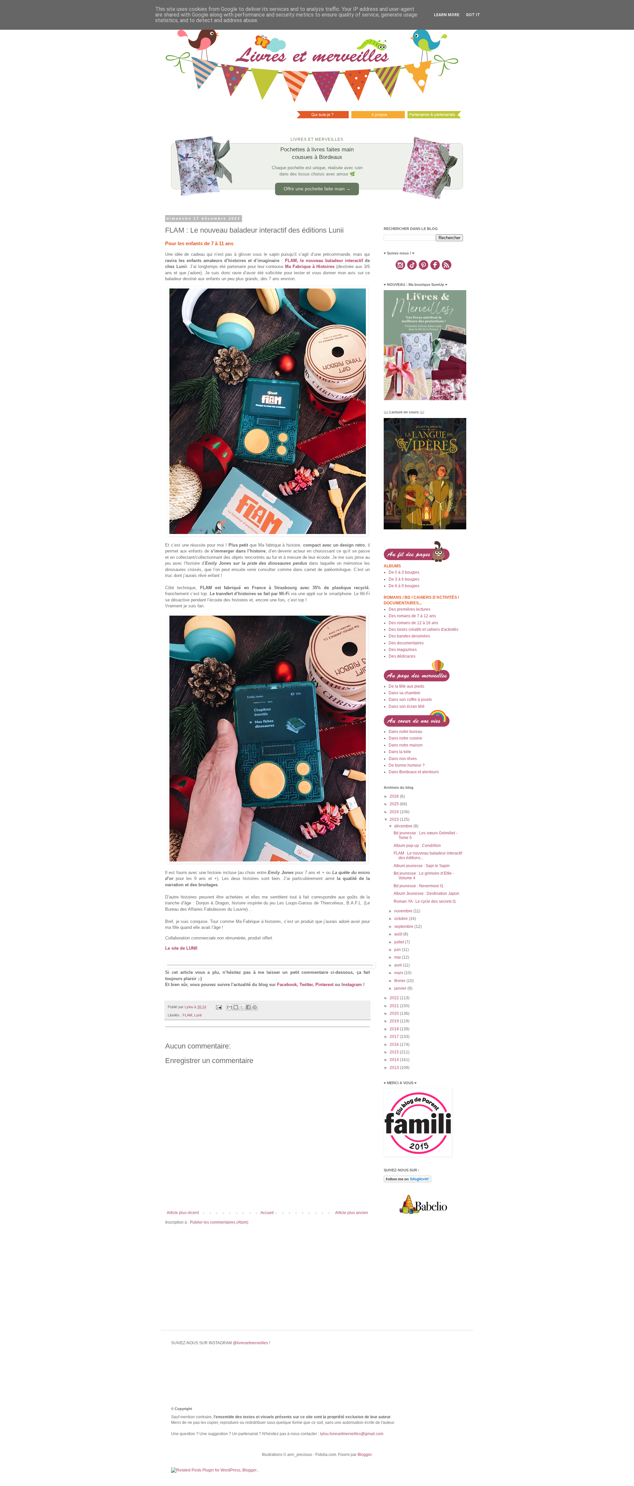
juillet (399, 942)
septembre (404, 926)
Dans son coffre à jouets (410, 699)
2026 (395, 796)
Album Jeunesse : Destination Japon (426, 893)
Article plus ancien (351, 1212)
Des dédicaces (402, 656)
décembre (403, 826)
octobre (401, 918)
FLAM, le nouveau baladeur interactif (324, 260)
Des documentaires (406, 643)
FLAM (187, 1015)
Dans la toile (400, 751)
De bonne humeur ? (407, 765)
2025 (395, 804)
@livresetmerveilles (250, 1343)
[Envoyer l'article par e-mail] (218, 1007)
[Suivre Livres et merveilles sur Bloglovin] (407, 1181)
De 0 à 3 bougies (404, 572)
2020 (395, 1013)
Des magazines (403, 649)
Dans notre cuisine (405, 738)
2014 (395, 1059)
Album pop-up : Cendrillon (417, 845)
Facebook (287, 984)
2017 (395, 1036)
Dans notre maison (406, 745)
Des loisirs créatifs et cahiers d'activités (423, 629)
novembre (403, 911)
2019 (395, 1021)
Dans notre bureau (405, 731)
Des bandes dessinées (409, 636)
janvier (400, 988)
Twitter (306, 984)
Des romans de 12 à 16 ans (413, 623)
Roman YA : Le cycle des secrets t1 (425, 901)
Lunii (197, 1015)
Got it (473, 15)
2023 (395, 819)
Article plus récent (183, 1212)
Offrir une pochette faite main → (317, 188)
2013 (395, 1067)
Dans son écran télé (407, 706)
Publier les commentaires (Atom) (219, 1222)
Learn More (446, 15)
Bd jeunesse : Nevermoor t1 (418, 886)
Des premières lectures (409, 609)
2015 (395, 1052)
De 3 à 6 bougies (404, 579)
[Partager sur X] (242, 1007)
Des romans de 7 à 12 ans (412, 616)
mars (399, 973)
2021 (395, 1006)
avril (398, 965)
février (400, 980)
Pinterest (324, 984)
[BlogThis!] (235, 1007)
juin (398, 949)
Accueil (267, 1212)
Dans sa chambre (404, 693)
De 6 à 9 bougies (404, 586)
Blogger (364, 1454)
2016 (395, 1044)
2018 (395, 1029)
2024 (395, 812)
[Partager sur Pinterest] (254, 1007)
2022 (395, 998)
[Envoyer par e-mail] (229, 1007)
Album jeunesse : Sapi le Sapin (422, 865)
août (398, 934)
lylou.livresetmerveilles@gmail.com (351, 1433)
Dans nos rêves (403, 758)
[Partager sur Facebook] (248, 1007)
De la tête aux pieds (406, 686)
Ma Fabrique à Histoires (310, 266)
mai (398, 957)
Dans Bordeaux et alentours (414, 772)
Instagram (351, 984)
